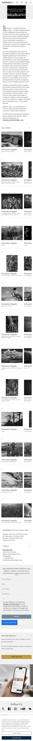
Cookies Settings (16, 733)
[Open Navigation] (31, 2)
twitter (3, 709)
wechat (30, 709)
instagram (15, 709)
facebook (9, 709)
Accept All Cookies (16, 738)
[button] (16, 24)
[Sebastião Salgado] (12, 139)
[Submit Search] (17, 2)
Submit (16, 616)
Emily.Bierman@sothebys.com (12, 560)
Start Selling (16, 657)
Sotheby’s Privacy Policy (11, 604)
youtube (22, 709)
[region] (16, 728)
